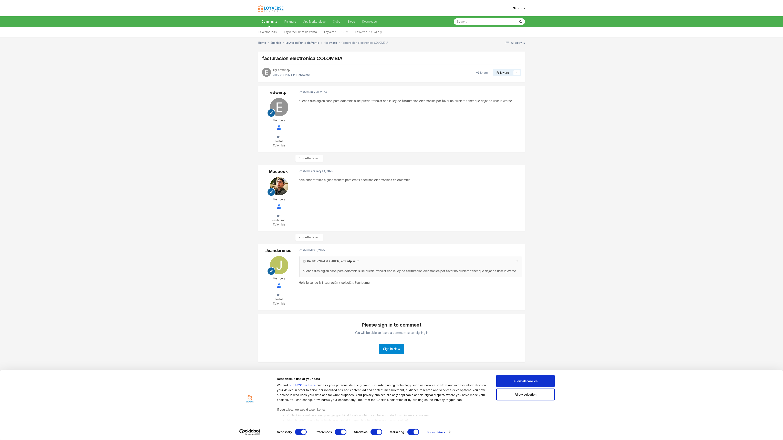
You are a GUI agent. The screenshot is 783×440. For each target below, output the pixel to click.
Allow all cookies (525, 381)
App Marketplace (314, 21)
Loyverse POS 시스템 (369, 32)
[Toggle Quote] (304, 261)
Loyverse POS (268, 32)
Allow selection (525, 394)
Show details (436, 432)
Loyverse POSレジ (336, 32)
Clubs (336, 21)
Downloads (369, 21)
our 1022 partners (302, 385)
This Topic (504, 21)
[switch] (340, 432)
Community (269, 21)
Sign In (518, 8)
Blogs (351, 21)
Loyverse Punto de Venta (300, 32)
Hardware (303, 75)
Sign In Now (391, 349)
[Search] (520, 21)
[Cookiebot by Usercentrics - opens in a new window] (250, 432)
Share (483, 72)
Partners (290, 21)
